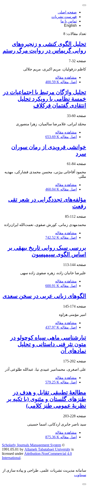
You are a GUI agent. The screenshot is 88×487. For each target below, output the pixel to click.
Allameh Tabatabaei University (47, 449)
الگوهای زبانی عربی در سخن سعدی (44, 296)
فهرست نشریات (64, 17)
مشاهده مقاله (66, 77)
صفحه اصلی (67, 12)
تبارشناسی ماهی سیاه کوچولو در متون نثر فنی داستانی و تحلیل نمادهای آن (48, 344)
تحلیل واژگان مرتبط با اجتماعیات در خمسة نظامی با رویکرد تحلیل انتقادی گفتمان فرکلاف (44, 99)
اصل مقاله (61, 82)
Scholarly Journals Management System (31, 445)
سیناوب (80, 475)
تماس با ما (69, 21)
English (70, 25)
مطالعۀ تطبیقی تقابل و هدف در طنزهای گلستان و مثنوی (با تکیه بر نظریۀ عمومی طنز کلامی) (46, 399)
